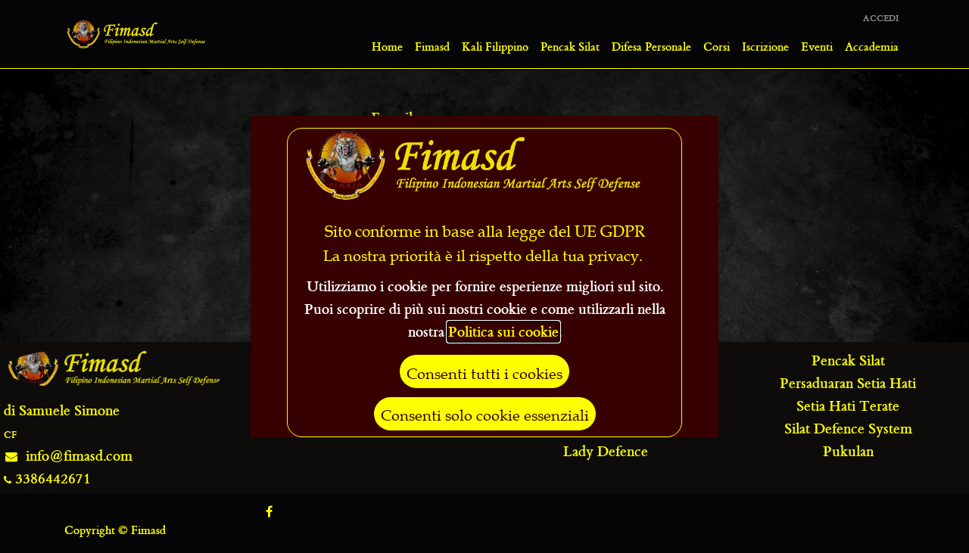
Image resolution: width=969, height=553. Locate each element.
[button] (484, 371)
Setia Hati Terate (847, 405)
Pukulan (848, 451)
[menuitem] (387, 47)
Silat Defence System (848, 428)
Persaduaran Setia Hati (848, 383)
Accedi (881, 18)
